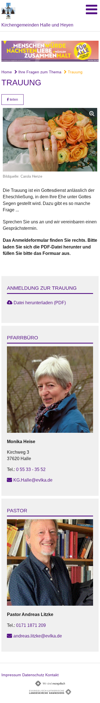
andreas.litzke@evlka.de (37, 636)
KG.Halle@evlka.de (32, 480)
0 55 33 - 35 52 (31, 469)
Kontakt (52, 675)
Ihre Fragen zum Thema (39, 72)
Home (6, 72)
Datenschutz (33, 675)
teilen (13, 100)
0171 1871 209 (31, 625)
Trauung (74, 72)
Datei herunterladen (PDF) (40, 302)
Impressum (11, 675)
